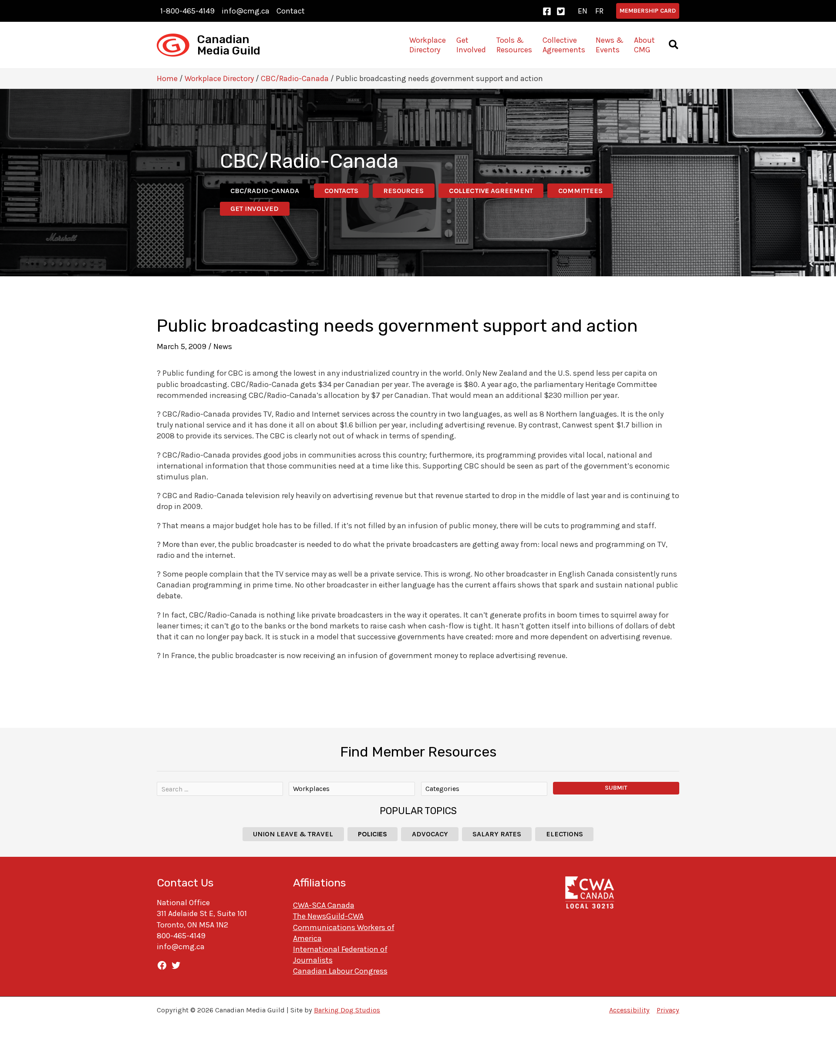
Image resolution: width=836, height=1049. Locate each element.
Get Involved (254, 208)
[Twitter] (560, 11)
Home (167, 78)
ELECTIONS (564, 834)
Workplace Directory (219, 78)
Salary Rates (496, 834)
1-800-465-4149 (187, 11)
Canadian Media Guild (228, 45)
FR (599, 11)
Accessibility (629, 1010)
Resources (403, 191)
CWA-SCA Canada (323, 905)
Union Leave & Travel (293, 834)
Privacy (668, 1010)
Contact (290, 11)
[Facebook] (547, 11)
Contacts (341, 191)
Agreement (491, 191)
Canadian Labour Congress (340, 971)
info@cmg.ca (246, 11)
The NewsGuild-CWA (328, 916)
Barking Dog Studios (347, 1010)
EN (582, 11)
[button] (647, 11)
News (222, 346)
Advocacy (430, 834)
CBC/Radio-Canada (295, 78)
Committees (580, 191)
